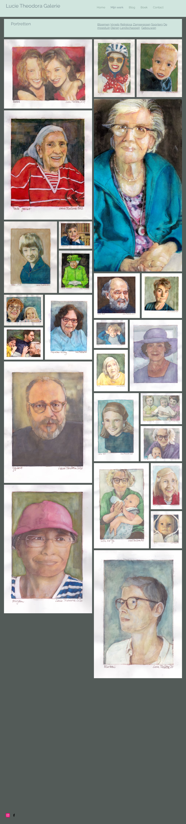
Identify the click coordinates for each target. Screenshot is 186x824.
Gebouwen (148, 28)
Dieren (115, 28)
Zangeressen (141, 24)
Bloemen (103, 24)
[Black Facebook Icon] (14, 815)
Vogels (115, 24)
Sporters (157, 24)
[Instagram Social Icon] (8, 815)
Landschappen (130, 28)
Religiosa (126, 24)
